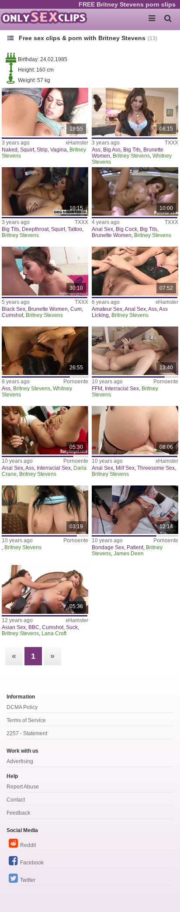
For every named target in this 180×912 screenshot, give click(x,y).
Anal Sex (102, 229)
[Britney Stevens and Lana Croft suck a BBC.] (45, 589)
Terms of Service (26, 720)
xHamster (77, 143)
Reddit (28, 845)
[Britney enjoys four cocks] (135, 509)
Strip (42, 150)
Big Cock (126, 229)
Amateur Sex (107, 309)
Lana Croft (54, 633)
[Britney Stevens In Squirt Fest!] (45, 191)
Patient (135, 547)
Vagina (58, 150)
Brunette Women (112, 235)
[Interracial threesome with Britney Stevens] (135, 351)
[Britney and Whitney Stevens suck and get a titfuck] (45, 351)
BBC (33, 627)
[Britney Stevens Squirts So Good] (45, 112)
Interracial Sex (122, 388)
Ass (96, 150)
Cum (76, 309)
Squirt (27, 150)
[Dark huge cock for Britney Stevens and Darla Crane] (45, 430)
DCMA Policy (22, 707)
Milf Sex (125, 468)
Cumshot (12, 315)
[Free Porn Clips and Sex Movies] (43, 17)
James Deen (129, 554)
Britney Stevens (131, 156)
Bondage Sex (108, 547)
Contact (16, 800)
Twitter (27, 880)
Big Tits (132, 150)
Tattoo (75, 229)
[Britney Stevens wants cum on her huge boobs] (45, 509)
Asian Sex (14, 627)
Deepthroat (35, 229)
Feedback (18, 813)
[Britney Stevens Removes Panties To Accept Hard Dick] (135, 112)
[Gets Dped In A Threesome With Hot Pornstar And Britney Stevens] (135, 191)
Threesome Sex (156, 468)
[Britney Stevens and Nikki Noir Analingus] (135, 271)
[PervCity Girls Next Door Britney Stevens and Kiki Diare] (135, 430)
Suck (72, 627)
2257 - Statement (27, 733)
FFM (97, 388)
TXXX (171, 143)
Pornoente (75, 382)
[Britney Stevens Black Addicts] (45, 271)
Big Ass (112, 150)
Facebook (32, 863)
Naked (9, 150)
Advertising (20, 761)
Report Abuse (23, 787)
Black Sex (13, 309)
